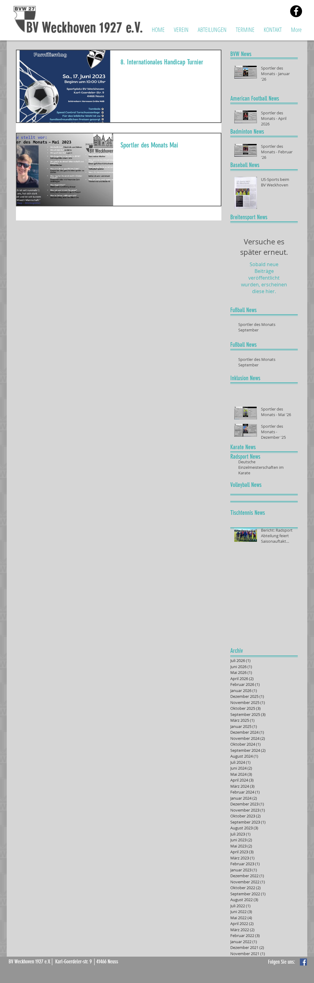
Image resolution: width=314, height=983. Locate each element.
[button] (181, 29)
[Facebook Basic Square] (303, 962)
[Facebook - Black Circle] (296, 11)
